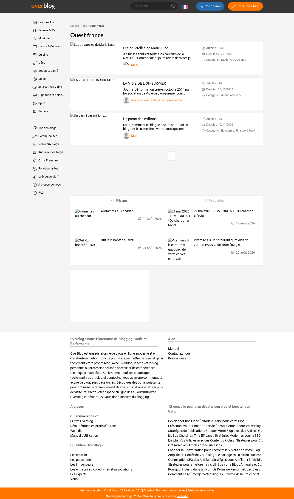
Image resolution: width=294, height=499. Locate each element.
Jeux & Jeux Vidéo (50, 87)
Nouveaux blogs (48, 144)
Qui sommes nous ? (84, 416)
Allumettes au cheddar (117, 211)
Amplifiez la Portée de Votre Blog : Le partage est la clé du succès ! (214, 455)
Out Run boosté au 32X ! (118, 240)
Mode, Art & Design (233, 59)
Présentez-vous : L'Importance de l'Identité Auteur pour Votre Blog (214, 426)
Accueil (74, 25)
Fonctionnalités (48, 168)
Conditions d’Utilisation (119, 490)
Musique (44, 38)
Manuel (173, 348)
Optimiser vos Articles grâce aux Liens (195, 445)
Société (43, 111)
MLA (134, 65)
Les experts (78, 474)
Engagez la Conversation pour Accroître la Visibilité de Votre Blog (214, 450)
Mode (42, 78)
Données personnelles (170, 490)
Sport (41, 103)
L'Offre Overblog (81, 421)
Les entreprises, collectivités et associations (101, 469)
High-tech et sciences (51, 95)
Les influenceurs (81, 464)
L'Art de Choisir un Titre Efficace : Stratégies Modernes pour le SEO (214, 435)
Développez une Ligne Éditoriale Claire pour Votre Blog (206, 421)
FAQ (41, 192)
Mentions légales (91, 490)
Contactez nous (179, 353)
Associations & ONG (234, 95)
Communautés (47, 136)
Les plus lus (46, 22)
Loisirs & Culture (48, 46)
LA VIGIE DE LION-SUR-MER (144, 83)
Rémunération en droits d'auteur (93, 426)
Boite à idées (177, 358)
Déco (41, 62)
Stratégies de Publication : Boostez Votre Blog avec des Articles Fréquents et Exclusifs (228, 431)
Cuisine (43, 54)
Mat (134, 136)
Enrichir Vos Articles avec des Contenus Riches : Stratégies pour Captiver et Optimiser (228, 440)
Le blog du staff (48, 176)
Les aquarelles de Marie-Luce (145, 48)
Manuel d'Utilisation (84, 435)
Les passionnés (81, 460)
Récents (121, 200)
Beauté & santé (48, 70)
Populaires (216, 200)
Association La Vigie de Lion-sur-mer (157, 100)
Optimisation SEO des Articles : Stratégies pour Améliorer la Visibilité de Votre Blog (226, 460)
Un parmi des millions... (141, 119)
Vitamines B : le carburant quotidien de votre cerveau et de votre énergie (221, 242)
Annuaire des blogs (50, 152)
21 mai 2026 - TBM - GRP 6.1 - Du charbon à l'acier (223, 213)
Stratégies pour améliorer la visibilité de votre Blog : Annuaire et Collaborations (223, 464)
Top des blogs (47, 128)
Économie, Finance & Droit (238, 130)
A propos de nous (49, 184)
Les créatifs (78, 455)
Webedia (76, 431)
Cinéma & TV (46, 30)
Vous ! (74, 479)
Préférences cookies (201, 490)
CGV (138, 490)
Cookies (149, 490)
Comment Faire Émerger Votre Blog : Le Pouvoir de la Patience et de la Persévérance (227, 474)
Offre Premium (48, 160)
